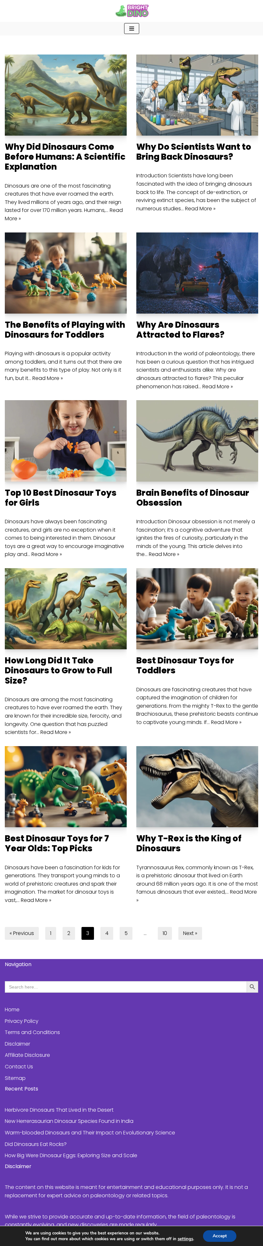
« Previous (22, 933)
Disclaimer (17, 1044)
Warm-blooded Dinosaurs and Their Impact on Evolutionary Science (90, 1132)
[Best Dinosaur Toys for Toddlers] (197, 608)
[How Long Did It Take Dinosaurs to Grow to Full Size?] (66, 608)
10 (165, 933)
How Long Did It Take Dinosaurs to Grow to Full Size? (58, 670)
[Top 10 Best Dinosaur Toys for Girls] (66, 440)
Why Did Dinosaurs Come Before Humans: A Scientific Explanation (65, 157)
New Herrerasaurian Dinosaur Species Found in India (69, 1121)
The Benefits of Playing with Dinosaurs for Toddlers (65, 330)
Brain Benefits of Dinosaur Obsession (192, 498)
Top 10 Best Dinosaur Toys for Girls (60, 498)
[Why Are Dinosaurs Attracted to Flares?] (197, 273)
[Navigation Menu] (131, 28)
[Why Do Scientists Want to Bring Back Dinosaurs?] (197, 95)
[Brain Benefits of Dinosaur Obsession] (197, 440)
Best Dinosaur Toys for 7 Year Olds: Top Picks (57, 843)
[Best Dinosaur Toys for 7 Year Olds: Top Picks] (66, 786)
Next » (190, 933)
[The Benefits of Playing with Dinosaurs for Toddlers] (66, 273)
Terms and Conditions (32, 1032)
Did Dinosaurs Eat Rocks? (36, 1144)
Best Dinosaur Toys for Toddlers (185, 665)
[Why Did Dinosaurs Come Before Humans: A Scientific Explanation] (66, 95)
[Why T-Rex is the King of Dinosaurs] (197, 786)
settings (185, 1239)
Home (12, 1009)
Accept (220, 1236)
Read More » (200, 208)
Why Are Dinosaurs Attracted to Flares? (180, 330)
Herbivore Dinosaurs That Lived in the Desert (59, 1110)
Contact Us (19, 1066)
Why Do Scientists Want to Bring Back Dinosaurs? (193, 152)
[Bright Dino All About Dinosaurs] (131, 10)
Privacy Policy (21, 1021)
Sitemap (15, 1078)
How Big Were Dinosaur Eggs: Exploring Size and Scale (71, 1155)
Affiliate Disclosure (27, 1055)
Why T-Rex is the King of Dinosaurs (189, 843)
